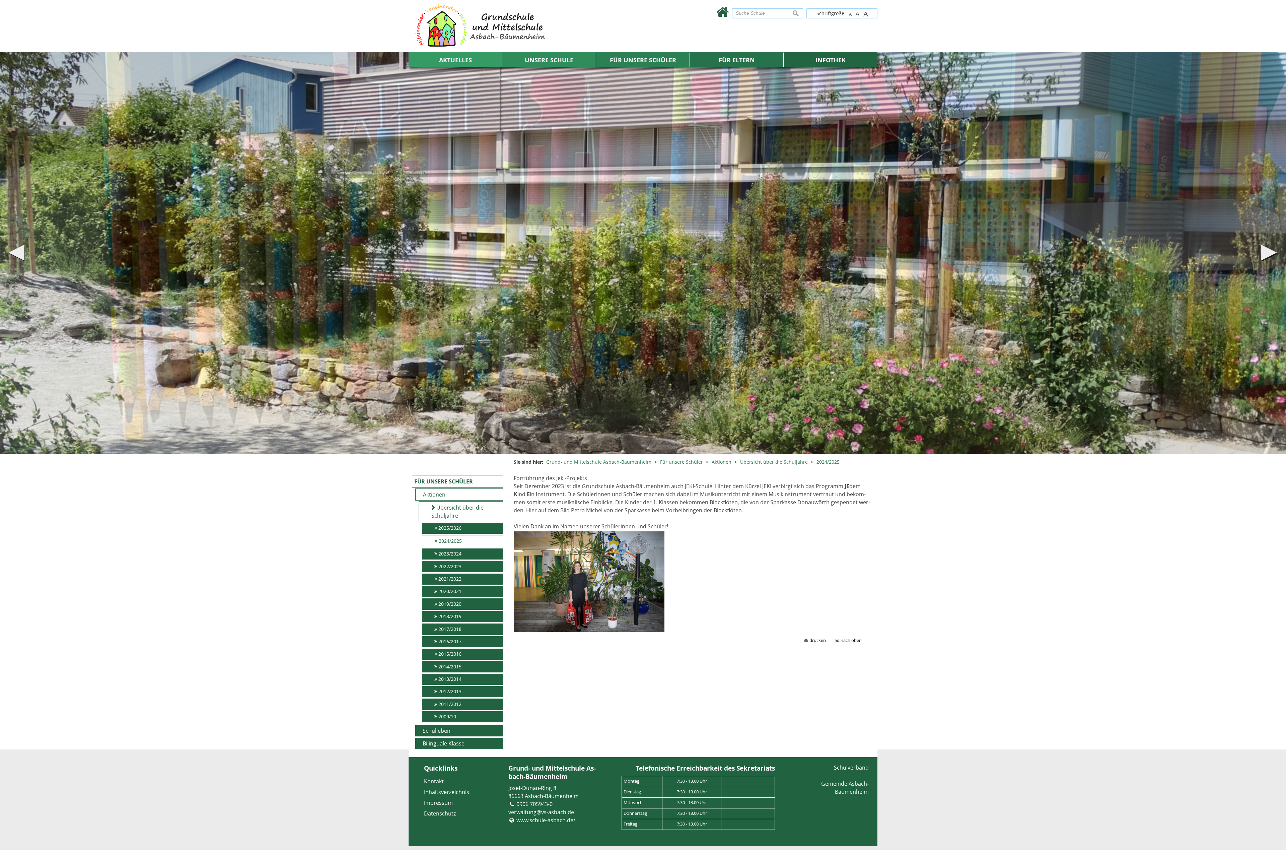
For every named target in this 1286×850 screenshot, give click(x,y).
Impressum (438, 802)
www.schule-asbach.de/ (545, 820)
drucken (817, 640)
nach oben (851, 640)
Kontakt (434, 781)
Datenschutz (440, 813)
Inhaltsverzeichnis (446, 792)
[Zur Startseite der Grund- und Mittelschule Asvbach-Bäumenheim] (722, 11)
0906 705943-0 (534, 804)
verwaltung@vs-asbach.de (541, 812)
